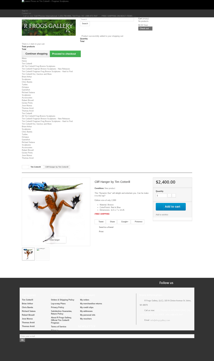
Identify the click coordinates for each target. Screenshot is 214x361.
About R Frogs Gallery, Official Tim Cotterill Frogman (61, 320)
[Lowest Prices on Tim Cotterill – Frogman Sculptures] (107, 4)
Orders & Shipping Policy (62, 300)
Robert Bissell (28, 100)
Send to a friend (106, 227)
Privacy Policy (57, 307)
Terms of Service (58, 326)
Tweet (101, 222)
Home (24, 61)
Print (101, 231)
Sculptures (26, 79)
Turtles (25, 84)
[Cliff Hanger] (28, 254)
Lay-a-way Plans (58, 303)
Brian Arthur (27, 77)
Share (112, 222)
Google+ (124, 222)
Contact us (26, 13)
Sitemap (54, 330)
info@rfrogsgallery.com (160, 320)
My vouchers (86, 319)
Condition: (99, 188)
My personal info (87, 315)
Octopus (25, 87)
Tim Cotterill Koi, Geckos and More (37, 74)
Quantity (159, 191)
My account (87, 295)
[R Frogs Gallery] (49, 28)
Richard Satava (28, 92)
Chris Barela (27, 82)
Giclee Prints (27, 103)
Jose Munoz (27, 105)
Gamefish (26, 90)
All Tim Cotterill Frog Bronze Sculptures (38, 66)
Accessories (27, 98)
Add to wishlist (162, 215)
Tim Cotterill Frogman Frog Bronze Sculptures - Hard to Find (47, 71)
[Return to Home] (25, 167)
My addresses (86, 311)
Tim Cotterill (27, 63)
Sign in (25, 11)
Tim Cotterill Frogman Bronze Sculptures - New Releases (46, 69)
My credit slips (86, 307)
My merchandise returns (91, 303)
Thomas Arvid (27, 108)
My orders (84, 300)
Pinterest (138, 222)
